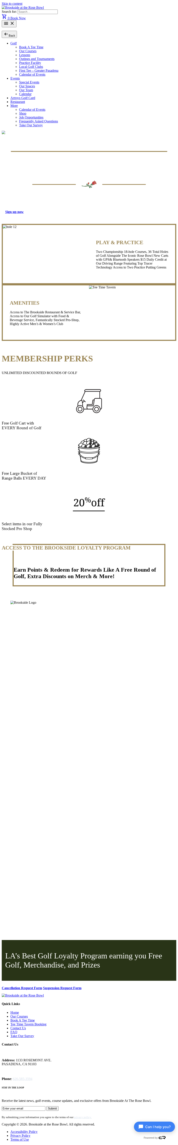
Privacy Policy (20, 1135)
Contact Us (18, 1028)
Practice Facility (30, 63)
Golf (13, 43)
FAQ (13, 1032)
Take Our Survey (31, 125)
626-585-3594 (22, 1079)
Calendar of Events (32, 74)
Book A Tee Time (31, 47)
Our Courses (27, 51)
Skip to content (12, 3)
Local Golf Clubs (31, 66)
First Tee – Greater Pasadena (38, 70)
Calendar (25, 94)
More (14, 105)
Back (9, 34)
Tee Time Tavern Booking (28, 1024)
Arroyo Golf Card (22, 98)
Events (15, 78)
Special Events (29, 82)
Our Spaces (27, 86)
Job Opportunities (31, 117)
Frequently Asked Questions (38, 121)
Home (14, 1012)
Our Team (26, 90)
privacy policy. (83, 1117)
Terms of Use (19, 1139)
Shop (22, 113)
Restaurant (17, 102)
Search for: (10, 11)
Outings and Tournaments (36, 59)
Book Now (18, 18)
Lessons (24, 55)
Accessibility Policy (24, 1132)
